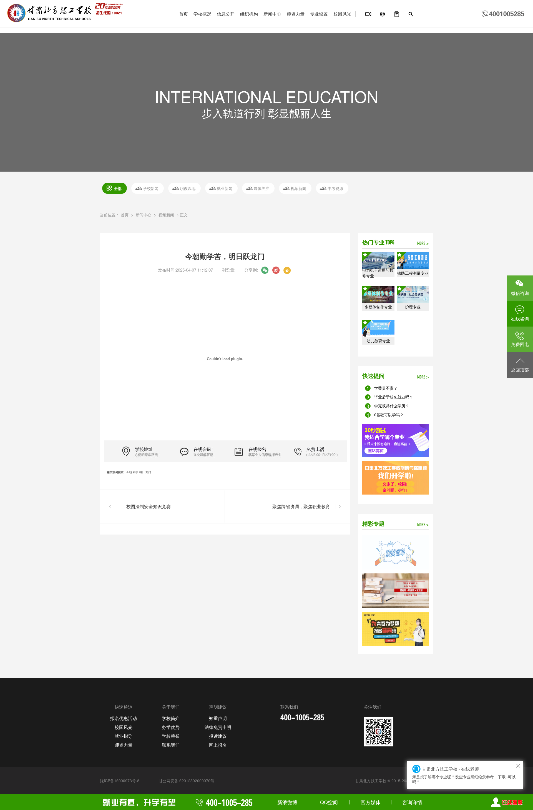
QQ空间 (329, 802)
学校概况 (202, 14)
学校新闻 (151, 188)
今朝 (129, 472)
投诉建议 (218, 736)
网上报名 (218, 745)
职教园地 (187, 188)
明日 (142, 472)
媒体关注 (261, 188)
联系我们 (171, 745)
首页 (183, 14)
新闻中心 (272, 14)
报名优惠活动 (123, 718)
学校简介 (171, 718)
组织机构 (249, 14)
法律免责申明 (218, 727)
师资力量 (296, 14)
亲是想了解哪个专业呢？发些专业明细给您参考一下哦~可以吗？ (464, 775)
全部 (118, 188)
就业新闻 (224, 188)
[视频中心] (368, 14)
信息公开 (226, 14)
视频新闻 (298, 188)
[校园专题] (382, 14)
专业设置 (319, 14)
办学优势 (171, 727)
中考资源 (335, 188)
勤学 (135, 472)
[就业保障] (396, 14)
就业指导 (123, 736)
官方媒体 (371, 802)
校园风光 (342, 14)
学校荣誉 (171, 736)
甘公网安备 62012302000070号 (186, 780)
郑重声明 (218, 718)
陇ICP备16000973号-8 (119, 780)
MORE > (423, 244)
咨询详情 (412, 802)
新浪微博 (287, 802)
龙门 (148, 472)
